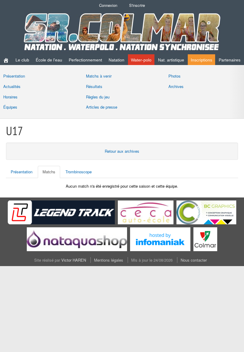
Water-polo (141, 60)
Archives (176, 86)
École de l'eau (49, 60)
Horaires (10, 97)
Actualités (12, 86)
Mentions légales (108, 260)
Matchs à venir (99, 76)
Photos (174, 76)
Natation (116, 60)
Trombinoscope (78, 172)
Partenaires (229, 60)
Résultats (94, 86)
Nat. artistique (171, 60)
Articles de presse (101, 107)
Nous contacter (194, 260)
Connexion (108, 5)
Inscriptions (201, 60)
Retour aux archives (122, 151)
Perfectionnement (85, 60)
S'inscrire (137, 5)
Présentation (14, 76)
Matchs (49, 172)
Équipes (10, 107)
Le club (22, 60)
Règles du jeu (98, 97)
